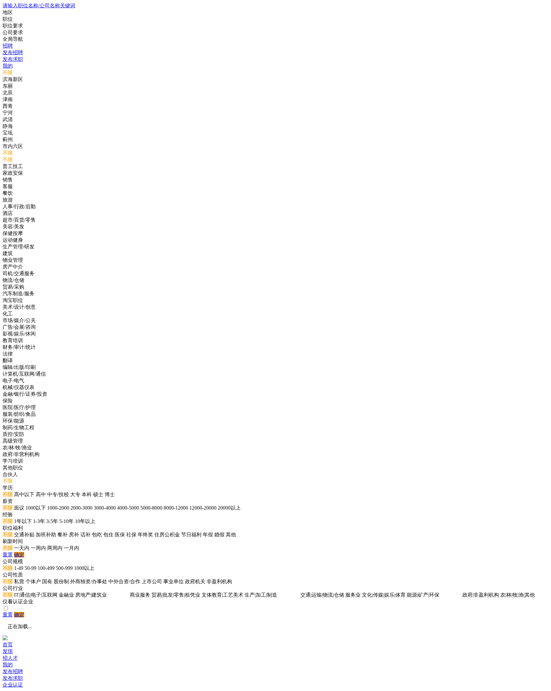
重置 (8, 554)
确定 (19, 554)
